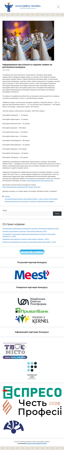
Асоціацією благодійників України (36, 443)
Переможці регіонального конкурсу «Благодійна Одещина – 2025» (25, 239)
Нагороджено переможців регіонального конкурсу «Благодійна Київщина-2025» (30, 228)
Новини (7, 196)
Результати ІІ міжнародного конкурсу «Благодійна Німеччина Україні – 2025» (29, 242)
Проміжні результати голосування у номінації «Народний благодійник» (29, 201)
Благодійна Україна (28, 6)
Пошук (4, 210)
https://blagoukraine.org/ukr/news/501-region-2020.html (21, 187)
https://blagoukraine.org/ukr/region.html (40, 180)
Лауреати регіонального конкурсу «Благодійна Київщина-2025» (24, 231)
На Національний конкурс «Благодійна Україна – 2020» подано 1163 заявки (31, 199)
